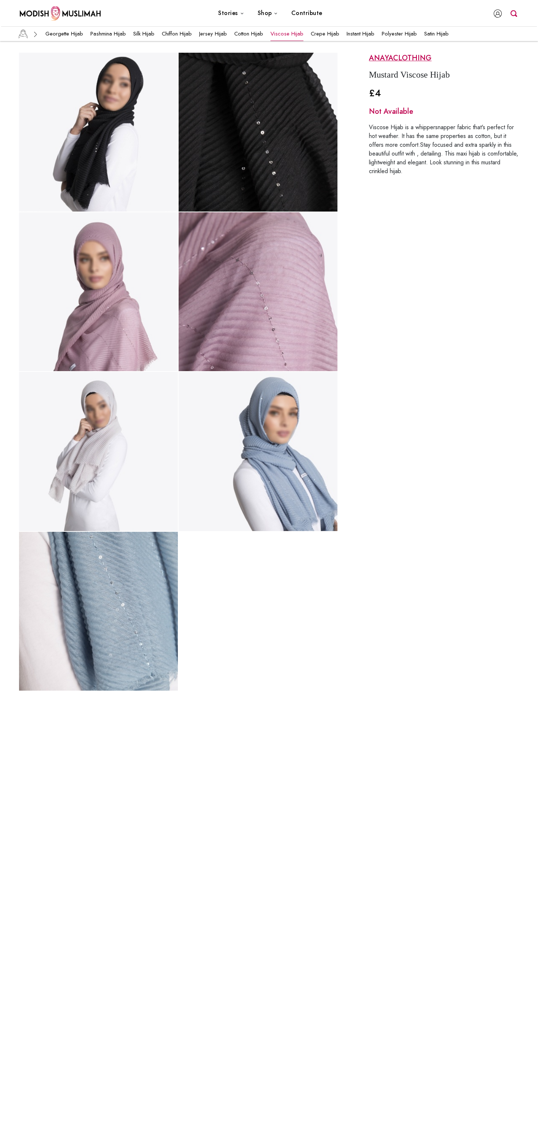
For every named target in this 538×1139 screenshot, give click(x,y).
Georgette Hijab (64, 34)
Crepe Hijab (325, 34)
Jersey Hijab (213, 34)
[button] (231, 13)
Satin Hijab (436, 34)
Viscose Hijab (286, 34)
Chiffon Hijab (177, 34)
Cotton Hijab (248, 34)
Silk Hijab (143, 34)
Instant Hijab (360, 34)
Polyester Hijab (399, 34)
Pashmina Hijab (108, 34)
